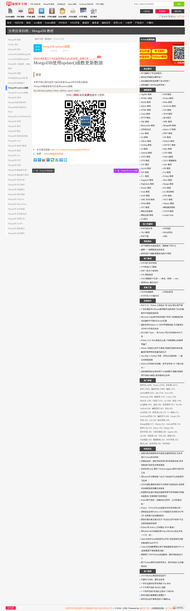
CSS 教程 (167, 110)
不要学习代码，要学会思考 (152, 580)
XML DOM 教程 (148, 200)
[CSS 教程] (41, 13)
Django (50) (168, 428)
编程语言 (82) (158, 408)
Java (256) (169, 393)
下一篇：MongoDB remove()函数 (126, 171)
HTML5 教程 (146, 98)
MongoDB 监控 (14, 151)
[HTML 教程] (31, 13)
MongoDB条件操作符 (17, 102)
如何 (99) (157, 405)
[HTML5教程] (52, 13)
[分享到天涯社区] (65, 160)
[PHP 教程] (21, 13)
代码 (165, 236)
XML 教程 (167, 122)
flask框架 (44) (146, 440)
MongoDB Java (14, 155)
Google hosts (168, 215)
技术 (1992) (145, 389)
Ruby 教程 (167, 149)
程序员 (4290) (146, 385)
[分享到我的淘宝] (61, 160)
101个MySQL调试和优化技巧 (153, 576)
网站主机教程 (147, 211)
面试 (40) (144, 444)
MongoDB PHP (14, 160)
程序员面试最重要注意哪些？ (153, 595)
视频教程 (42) (159, 440)
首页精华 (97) (168, 405)
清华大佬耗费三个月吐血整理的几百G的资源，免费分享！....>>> (65, 58)
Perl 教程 (167, 188)
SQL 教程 (145, 122)
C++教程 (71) (173, 412)
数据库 (85, 23)
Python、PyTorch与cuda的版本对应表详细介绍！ (161, 508)
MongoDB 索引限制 (16, 194)
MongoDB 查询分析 (16, 180)
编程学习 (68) (163, 416)
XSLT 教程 (168, 200)
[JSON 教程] (73, 13)
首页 (9, 23)
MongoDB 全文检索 (16, 209)
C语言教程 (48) (159, 432)
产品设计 (139, 23)
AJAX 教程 (145, 157)
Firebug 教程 (146, 145)
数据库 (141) (159, 397)
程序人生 (117, 23)
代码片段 (18, 23)
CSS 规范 (145, 164)
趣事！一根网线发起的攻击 (152, 250)
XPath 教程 (145, 203)
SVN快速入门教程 (149, 267)
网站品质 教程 (147, 215)
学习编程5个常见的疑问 (151, 73)
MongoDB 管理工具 (16, 219)
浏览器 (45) (152, 436)
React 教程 (167, 180)
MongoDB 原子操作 (16, 185)
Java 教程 (145, 133)
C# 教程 (144, 149)
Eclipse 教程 (168, 176)
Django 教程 (168, 184)
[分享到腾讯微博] (48, 160)
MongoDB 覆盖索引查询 (18, 175)
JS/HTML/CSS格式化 (150, 296)
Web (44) (162, 436)
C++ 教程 (145, 176)
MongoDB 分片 (14, 141)
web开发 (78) (145, 412)
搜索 (179, 4)
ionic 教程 (167, 164)
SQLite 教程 (146, 141)
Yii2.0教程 (145, 232)
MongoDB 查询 (14, 98)
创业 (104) (176, 401)
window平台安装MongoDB (19, 54)
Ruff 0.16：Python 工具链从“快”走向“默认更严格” (162, 305)
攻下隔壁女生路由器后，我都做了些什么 (158, 246)
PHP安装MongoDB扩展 (18, 78)
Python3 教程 (168, 141)
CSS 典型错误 (147, 275)
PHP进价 (167, 228)
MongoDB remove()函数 (18, 93)
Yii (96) (179, 405)
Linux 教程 (145, 114)
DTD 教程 (167, 196)
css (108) (167, 401)
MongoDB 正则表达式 (17, 214)
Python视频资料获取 (53, 154)
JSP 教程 (167, 168)
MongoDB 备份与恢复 (17, 146)
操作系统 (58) (163, 420)
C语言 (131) (158, 401)
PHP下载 (145, 236)
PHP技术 (63, 23)
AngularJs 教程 (147, 180)
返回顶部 (10, 608)
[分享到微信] (52, 160)
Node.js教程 (168, 157)
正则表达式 (61, 4)
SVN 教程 (145, 161)
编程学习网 (39, 39)
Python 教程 (168, 98)
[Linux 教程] (62, 13)
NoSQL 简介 (13, 45)
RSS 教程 (145, 172)
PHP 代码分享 (35, 4)
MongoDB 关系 (14, 165)
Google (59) (175, 416)
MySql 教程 (146, 102)
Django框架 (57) (147, 424)
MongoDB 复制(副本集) (18, 136)
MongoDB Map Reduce (17, 204)
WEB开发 (75, 23)
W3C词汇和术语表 (149, 263)
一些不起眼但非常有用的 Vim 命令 (156, 583)
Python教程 (50, 23)
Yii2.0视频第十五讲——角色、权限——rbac (159, 279)
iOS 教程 (167, 137)
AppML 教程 (146, 94)
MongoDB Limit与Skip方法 (19, 116)
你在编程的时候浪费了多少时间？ (155, 81)
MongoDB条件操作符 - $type (17, 109)
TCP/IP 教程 (168, 211)
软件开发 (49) (146, 432)
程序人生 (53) (146, 428)
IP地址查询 (168, 292)
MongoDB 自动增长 (16, 233)
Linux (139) (171, 397)
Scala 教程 (145, 192)
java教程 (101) (146, 405)
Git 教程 (144, 137)
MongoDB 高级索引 (16, 190)
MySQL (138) (145, 401)
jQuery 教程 (72, 4)
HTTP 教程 (145, 118)
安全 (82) (169, 408)
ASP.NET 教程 (169, 145)
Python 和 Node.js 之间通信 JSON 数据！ (158, 527)
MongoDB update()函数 (18, 88)
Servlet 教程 (146, 168)
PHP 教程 (167, 94)
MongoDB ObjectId (16, 199)
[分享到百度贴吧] (57, 160)
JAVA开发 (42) (172, 440)
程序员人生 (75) (159, 412)
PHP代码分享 (146, 228)
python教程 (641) (147, 393)
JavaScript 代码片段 (86, 4)
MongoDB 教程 (48, 4)
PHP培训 (166, 444)
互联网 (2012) (172, 385)
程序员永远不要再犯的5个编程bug (155, 599)
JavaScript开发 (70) (148, 416)
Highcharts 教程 (147, 184)
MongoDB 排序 (14, 121)
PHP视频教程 (88, 608)
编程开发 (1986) (158, 389)
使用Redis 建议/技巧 (149, 282)
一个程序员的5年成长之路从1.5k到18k (157, 591)
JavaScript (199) (146, 397)
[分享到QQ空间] (39, 160)
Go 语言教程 (168, 192)
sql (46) (143, 436)
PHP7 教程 (100, 4)
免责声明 (69, 608)
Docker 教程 (146, 188)
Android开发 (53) (173, 424)
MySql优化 (167, 232)
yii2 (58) (152, 420)
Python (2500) (159, 385)
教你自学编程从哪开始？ (151, 77)
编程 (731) (170, 389)
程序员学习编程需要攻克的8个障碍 (156, 253)
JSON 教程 (167, 114)
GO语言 (144, 219)
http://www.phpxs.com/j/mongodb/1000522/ (70, 149)
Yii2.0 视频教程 (170, 161)
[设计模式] (94, 13)
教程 (28, 23)
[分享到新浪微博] (44, 160)
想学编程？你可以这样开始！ (153, 85)
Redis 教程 (167, 102)
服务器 (95, 23)
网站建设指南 (169, 207)
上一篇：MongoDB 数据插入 (43, 171)
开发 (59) (144, 420)
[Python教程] (10, 13)
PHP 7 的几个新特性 (149, 271)
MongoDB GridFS (15, 224)
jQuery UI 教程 (169, 129)
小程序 (128, 23)
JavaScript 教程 (169, 106)
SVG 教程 (145, 207)
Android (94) (145, 408)
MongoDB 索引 (14, 126)
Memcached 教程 (148, 126)
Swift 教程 (145, 196)
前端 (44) (171, 436)
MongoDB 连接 (14, 73)
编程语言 (106, 23)
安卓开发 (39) (155, 444)
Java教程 (38, 23)
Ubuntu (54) (160, 424)
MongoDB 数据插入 (16, 83)
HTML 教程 (146, 110)
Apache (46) (172, 432)
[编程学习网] (16, 5)
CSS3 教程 (167, 153)
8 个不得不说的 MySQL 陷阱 (153, 587)
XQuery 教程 (168, 203)
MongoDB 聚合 (14, 131)
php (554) (159, 393)
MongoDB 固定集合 (16, 228)
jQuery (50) (157, 428)
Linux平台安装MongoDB (18, 59)
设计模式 (167, 118)
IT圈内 (150, 23)
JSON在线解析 (147, 292)
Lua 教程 (167, 172)
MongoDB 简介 (14, 49)
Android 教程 (146, 153)
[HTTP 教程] (83, 13)
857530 (181, 16)
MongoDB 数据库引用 (17, 170)
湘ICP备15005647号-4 (104, 608)
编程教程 (48, 39)
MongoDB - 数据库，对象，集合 (20, 66)
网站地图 (78, 608)
